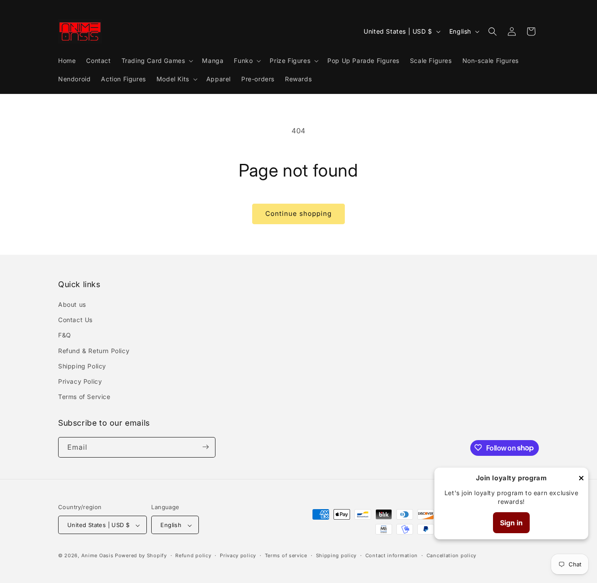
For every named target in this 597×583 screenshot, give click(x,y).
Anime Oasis (97, 556)
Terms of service (286, 555)
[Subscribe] (205, 447)
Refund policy (193, 555)
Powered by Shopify (141, 556)
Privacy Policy (80, 381)
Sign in (511, 522)
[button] (156, 61)
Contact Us (75, 320)
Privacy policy (238, 555)
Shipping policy (336, 555)
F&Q (64, 335)
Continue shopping (298, 213)
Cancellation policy (451, 555)
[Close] (581, 479)
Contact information (391, 555)
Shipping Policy (82, 366)
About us (72, 304)
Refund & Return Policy (93, 350)
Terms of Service (84, 397)
